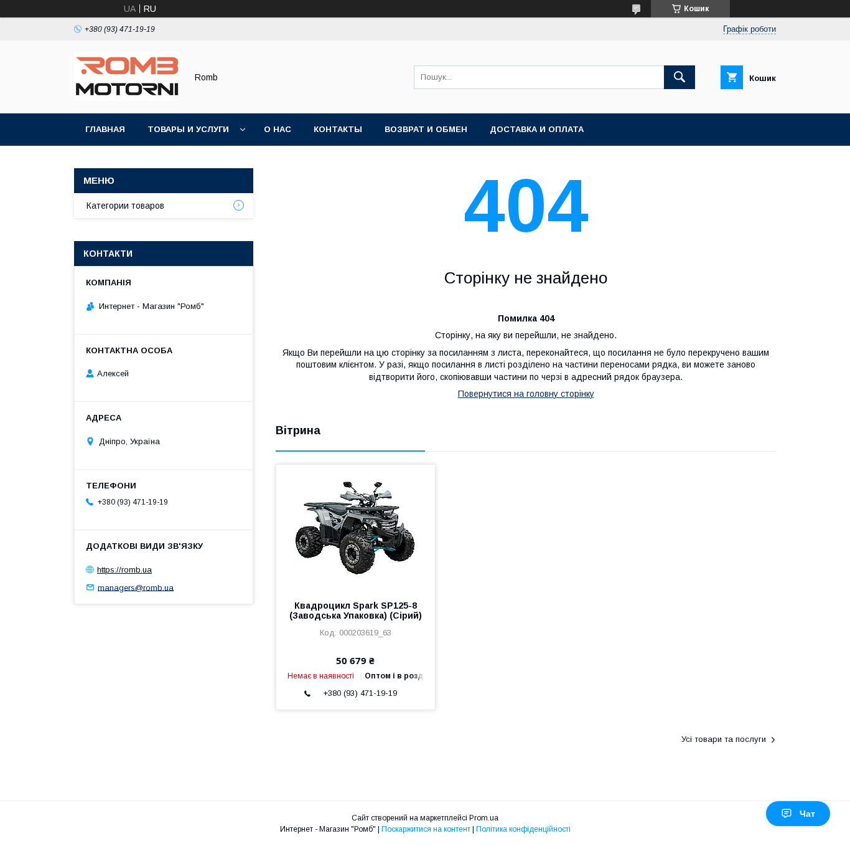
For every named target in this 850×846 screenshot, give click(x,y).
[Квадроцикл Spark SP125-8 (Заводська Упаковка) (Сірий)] (355, 527)
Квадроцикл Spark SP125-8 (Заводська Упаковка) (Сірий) (355, 610)
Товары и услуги (188, 129)
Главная (105, 129)
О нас (277, 129)
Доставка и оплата (537, 129)
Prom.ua (483, 818)
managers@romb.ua (136, 587)
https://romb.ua (124, 569)
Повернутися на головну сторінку (526, 394)
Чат (807, 814)
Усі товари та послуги (723, 739)
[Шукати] (679, 77)
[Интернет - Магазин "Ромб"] (127, 97)
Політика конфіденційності (523, 829)
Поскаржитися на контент (425, 829)
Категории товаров (125, 206)
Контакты (338, 129)
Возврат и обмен (426, 129)
